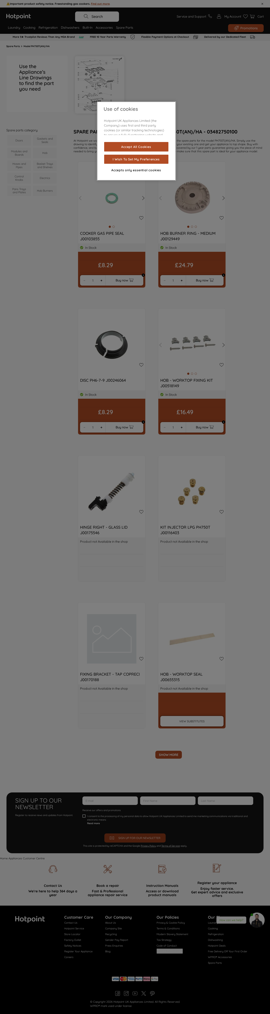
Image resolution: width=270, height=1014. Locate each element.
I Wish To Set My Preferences (136, 159)
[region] (136, 141)
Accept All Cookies (136, 147)
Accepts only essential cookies (136, 170)
